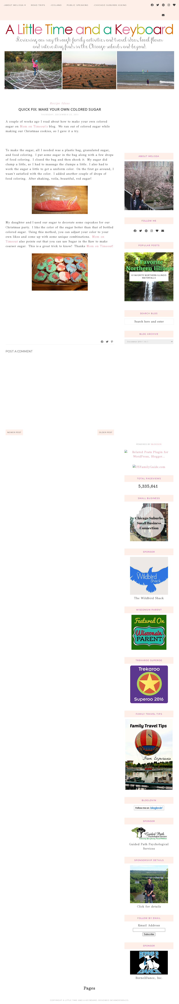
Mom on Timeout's (34, 126)
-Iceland (56, 5)
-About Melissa (13, 5)
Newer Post (14, 432)
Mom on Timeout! (100, 246)
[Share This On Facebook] (102, 342)
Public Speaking (77, 5)
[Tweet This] (107, 342)
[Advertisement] (148, 125)
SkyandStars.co (119, 1000)
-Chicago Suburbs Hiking (110, 5)
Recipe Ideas (60, 103)
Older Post (105, 432)
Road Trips (38, 5)
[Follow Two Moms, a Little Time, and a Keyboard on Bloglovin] (149, 809)
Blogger (156, 444)
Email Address (149, 925)
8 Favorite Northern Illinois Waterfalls (149, 276)
